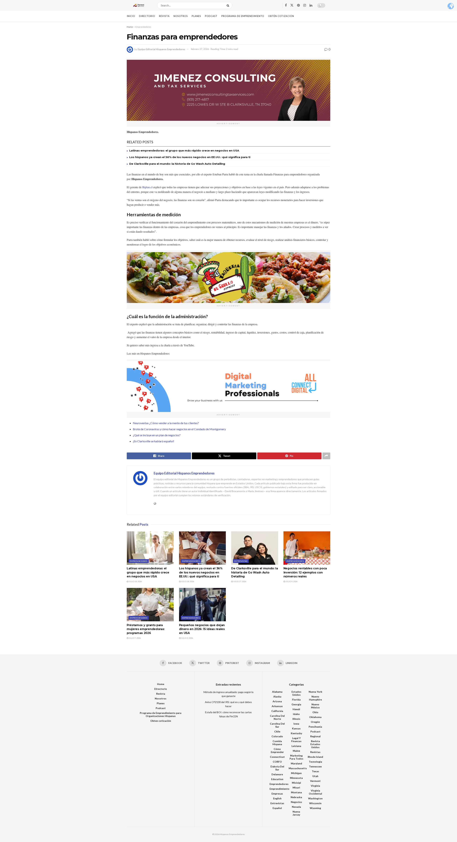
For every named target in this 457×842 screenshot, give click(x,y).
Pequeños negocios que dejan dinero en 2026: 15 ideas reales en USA (202, 629)
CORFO (277, 761)
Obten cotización (160, 720)
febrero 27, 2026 (200, 49)
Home (130, 27)
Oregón (315, 721)
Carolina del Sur (277, 725)
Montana (296, 792)
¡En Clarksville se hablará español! (153, 441)
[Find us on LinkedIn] (311, 5)
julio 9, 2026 (291, 581)
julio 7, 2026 (134, 638)
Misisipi (296, 782)
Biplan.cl (147, 187)
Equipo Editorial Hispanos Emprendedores (161, 49)
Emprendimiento (279, 788)
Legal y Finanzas (296, 740)
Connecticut (277, 756)
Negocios (296, 801)
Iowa (296, 723)
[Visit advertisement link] (228, 90)
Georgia (296, 704)
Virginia (315, 785)
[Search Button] (228, 5)
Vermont (315, 780)
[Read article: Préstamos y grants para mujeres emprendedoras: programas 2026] (150, 604)
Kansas (296, 728)
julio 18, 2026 (135, 581)
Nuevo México (315, 706)
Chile (277, 731)
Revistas (315, 751)
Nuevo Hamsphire (315, 698)
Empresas (277, 793)
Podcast (211, 16)
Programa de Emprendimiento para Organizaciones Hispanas (160, 714)
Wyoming (315, 808)
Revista (164, 16)
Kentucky (296, 733)
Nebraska (296, 797)
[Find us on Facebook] (286, 5)
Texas (315, 771)
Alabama (277, 691)
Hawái (296, 709)
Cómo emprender (277, 750)
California (277, 710)
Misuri (296, 787)
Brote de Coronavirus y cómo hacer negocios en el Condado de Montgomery (179, 429)
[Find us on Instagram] (304, 5)
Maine (296, 750)
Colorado (277, 736)
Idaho (296, 713)
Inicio (131, 16)
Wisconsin (315, 803)
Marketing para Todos (296, 757)
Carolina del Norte (277, 717)
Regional (315, 736)
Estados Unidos (296, 693)
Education (277, 779)
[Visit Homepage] (139, 5)
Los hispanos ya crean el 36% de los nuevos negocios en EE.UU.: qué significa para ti (189, 157)
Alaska (277, 696)
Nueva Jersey (296, 813)
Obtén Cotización (281, 16)
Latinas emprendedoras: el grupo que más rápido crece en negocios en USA (184, 150)
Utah (315, 776)
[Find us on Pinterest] (298, 5)
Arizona (277, 701)
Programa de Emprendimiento (242, 16)
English (277, 798)
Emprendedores (143, 27)
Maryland (296, 763)
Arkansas (277, 706)
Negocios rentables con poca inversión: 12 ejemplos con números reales (305, 572)
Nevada (296, 806)
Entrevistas (240, 561)
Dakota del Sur (277, 768)
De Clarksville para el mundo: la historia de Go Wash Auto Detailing (177, 163)
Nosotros (181, 16)
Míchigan (296, 773)
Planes (196, 16)
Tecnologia (315, 761)
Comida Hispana (277, 743)
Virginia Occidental (315, 792)
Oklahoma (315, 717)
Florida (296, 699)
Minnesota (296, 777)
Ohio (315, 712)
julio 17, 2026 (239, 581)
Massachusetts (298, 768)
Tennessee (315, 766)
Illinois (296, 718)
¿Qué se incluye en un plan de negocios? (156, 435)
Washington (315, 798)
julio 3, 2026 (187, 638)
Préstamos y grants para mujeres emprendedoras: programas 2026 (146, 629)
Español (277, 808)
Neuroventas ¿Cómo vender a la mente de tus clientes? (166, 423)
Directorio (147, 16)
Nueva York (315, 691)
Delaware (277, 774)
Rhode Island (315, 756)
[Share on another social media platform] (326, 455)
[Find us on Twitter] (291, 5)
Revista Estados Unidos (315, 744)
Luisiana (296, 745)
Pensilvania (315, 726)
